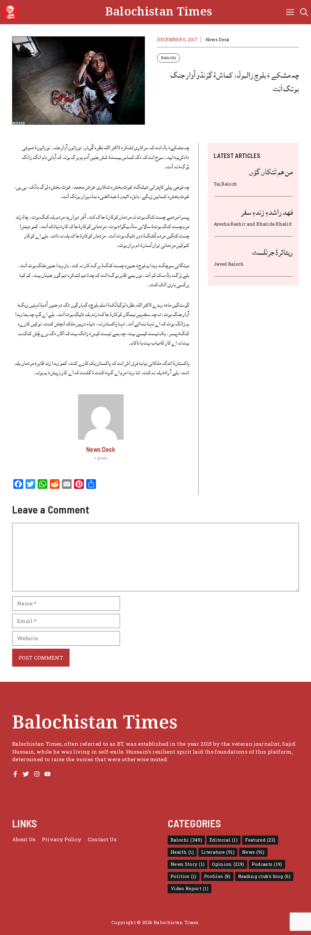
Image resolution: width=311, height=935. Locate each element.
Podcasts (267, 864)
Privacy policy (62, 839)
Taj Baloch (225, 184)
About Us (24, 839)
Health (182, 852)
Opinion (228, 864)
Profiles (217, 876)
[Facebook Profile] (15, 774)
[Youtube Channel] (47, 774)
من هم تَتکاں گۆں (271, 172)
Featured (260, 840)
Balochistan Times (158, 12)
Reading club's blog (264, 876)
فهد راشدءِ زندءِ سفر (267, 212)
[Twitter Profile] (26, 774)
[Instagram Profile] (37, 774)
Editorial (224, 840)
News (253, 852)
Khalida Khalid (274, 224)
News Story (187, 864)
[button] (304, 12)
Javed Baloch (229, 264)
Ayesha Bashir (230, 224)
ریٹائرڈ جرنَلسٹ (272, 252)
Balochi (168, 57)
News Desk (218, 39)
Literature (217, 852)
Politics (184, 876)
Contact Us (102, 839)
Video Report (189, 888)
